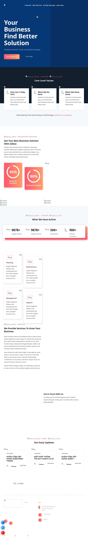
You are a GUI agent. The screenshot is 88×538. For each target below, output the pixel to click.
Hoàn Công (59, 5)
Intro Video (29, 56)
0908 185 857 (13, 520)
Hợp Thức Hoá (37, 5)
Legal (30, 536)
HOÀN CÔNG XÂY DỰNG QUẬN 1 (68, 457)
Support (29, 302)
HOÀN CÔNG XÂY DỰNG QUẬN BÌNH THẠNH (14, 458)
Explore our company (63, 115)
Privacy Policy (9, 536)
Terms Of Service (21, 536)
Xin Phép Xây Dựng (49, 5)
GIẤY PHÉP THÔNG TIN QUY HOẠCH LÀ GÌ (44, 457)
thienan (13, 466)
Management (11, 298)
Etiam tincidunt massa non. (61, 205)
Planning (9, 263)
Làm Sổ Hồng (28, 512)
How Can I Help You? (17, 93)
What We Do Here (43, 93)
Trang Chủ (28, 5)
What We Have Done (72, 93)
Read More (23, 465)
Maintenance (31, 267)
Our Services (10, 57)
